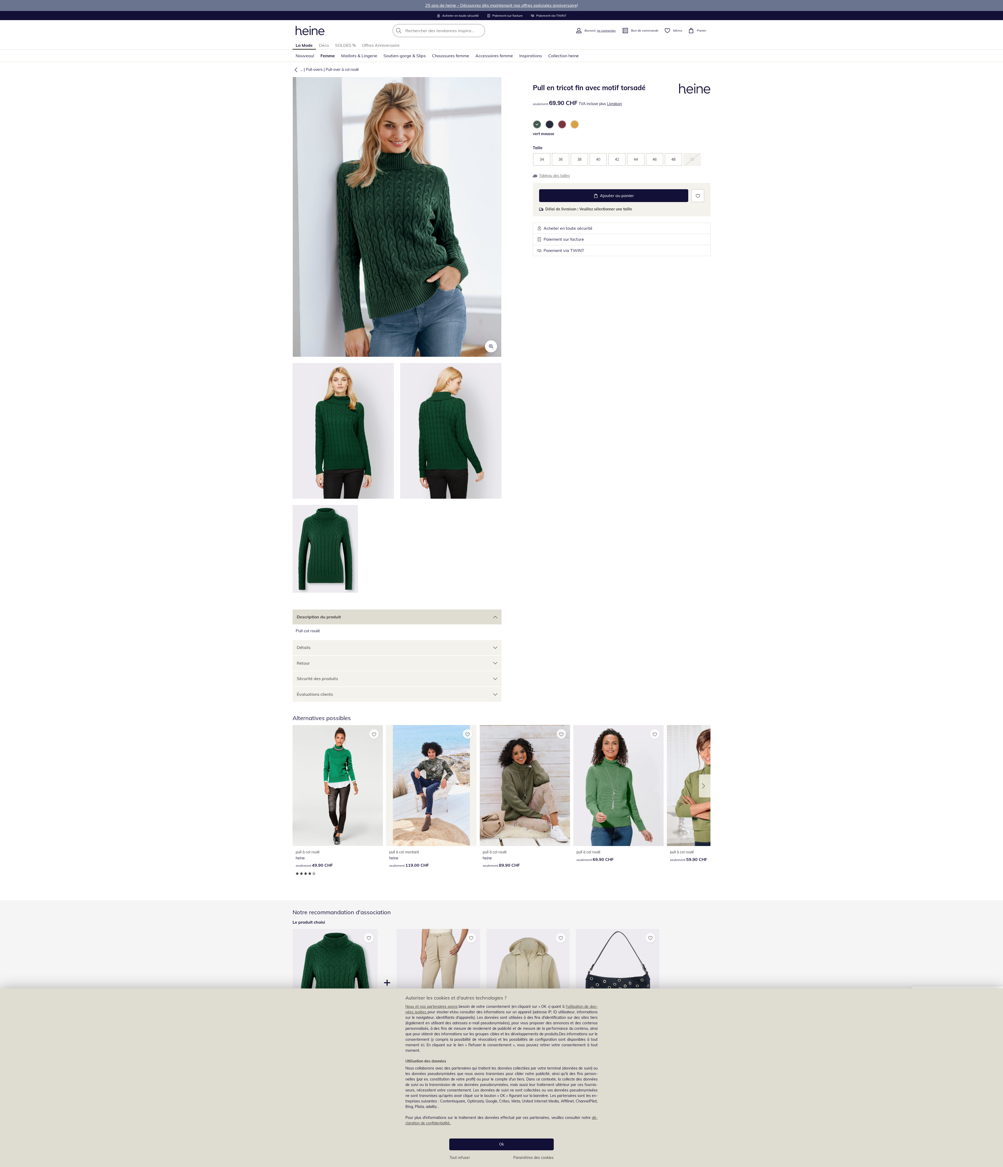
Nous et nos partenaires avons (431, 1006)
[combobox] (450, 30)
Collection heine (563, 55)
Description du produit (319, 616)
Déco (324, 45)
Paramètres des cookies (533, 1157)
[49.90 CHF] (338, 785)
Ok (501, 1144)
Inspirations (530, 55)
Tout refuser (460, 1157)
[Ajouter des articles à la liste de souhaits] (697, 195)
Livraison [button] (614, 103)
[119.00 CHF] (431, 785)
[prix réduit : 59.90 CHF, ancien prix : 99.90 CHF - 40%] (617, 984)
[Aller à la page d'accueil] (310, 30)
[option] (537, 124)
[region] (501, 1077)
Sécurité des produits (317, 678)
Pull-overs (314, 69)
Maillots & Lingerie (359, 55)
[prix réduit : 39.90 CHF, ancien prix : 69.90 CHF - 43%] (438, 984)
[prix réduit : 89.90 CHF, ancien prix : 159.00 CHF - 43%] (528, 984)
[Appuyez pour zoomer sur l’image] (491, 346)
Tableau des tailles (554, 176)
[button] (295, 69)
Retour (303, 663)
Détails (304, 647)
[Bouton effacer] (479, 30)
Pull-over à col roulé (342, 69)
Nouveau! (305, 55)
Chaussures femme (450, 55)
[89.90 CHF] (525, 785)
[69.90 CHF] (618, 785)
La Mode (304, 45)
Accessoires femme (494, 55)
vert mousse (543, 133)
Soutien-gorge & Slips (404, 55)
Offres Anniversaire (381, 45)
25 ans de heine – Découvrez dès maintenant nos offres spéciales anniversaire (501, 5)
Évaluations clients (315, 694)
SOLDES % (345, 45)
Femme (327, 55)
